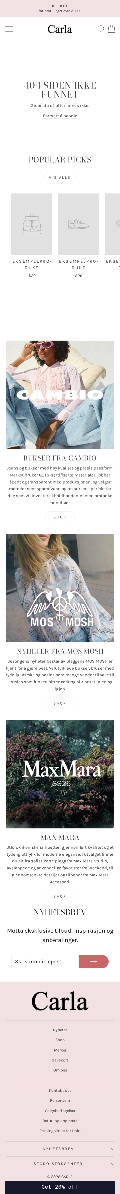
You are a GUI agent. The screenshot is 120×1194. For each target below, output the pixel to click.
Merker (60, 1050)
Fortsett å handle (60, 115)
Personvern (60, 1100)
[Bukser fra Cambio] (60, 395)
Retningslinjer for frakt (60, 1130)
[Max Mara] (60, 774)
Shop (60, 517)
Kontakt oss (60, 1090)
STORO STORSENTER (58, 1163)
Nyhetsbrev (58, 1148)
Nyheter (60, 1030)
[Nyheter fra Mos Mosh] (60, 588)
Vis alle (60, 177)
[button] (60, 1187)
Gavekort (60, 1060)
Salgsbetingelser (60, 1110)
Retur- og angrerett (60, 1120)
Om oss (60, 1070)
